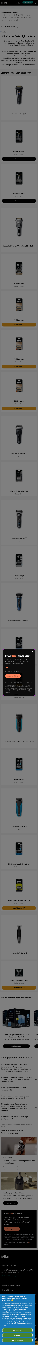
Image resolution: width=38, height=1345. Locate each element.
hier (30, 691)
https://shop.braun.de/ (10, 685)
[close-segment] (32, 652)
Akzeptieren (17, 1330)
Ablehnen (17, 1335)
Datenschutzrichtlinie (8, 1318)
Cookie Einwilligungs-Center (15, 1322)
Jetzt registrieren (13, 676)
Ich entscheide (17, 1340)
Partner (4, 1305)
